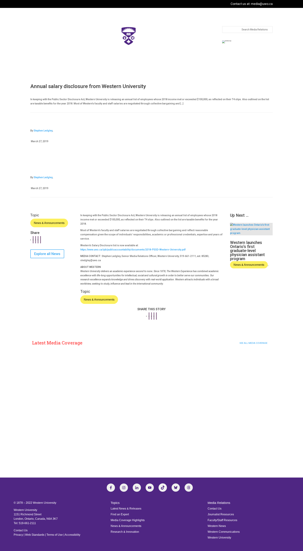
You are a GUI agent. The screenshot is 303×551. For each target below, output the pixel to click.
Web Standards (34, 534)
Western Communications (224, 531)
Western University (219, 537)
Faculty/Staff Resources (222, 520)
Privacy (18, 534)
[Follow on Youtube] (149, 487)
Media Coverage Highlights (128, 520)
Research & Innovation (125, 531)
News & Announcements (49, 222)
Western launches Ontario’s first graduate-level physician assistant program (247, 250)
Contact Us (21, 530)
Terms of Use (54, 534)
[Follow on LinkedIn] (137, 487)
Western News (217, 525)
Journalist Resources (221, 514)
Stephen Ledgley (43, 130)
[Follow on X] (175, 487)
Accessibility (72, 534)
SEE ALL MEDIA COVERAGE (253, 343)
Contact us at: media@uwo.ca (252, 4)
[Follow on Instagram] (124, 487)
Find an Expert (120, 514)
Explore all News (47, 254)
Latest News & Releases (126, 508)
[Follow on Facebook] (111, 487)
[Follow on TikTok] (162, 487)
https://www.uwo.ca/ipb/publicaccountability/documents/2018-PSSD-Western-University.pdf (133, 249)
